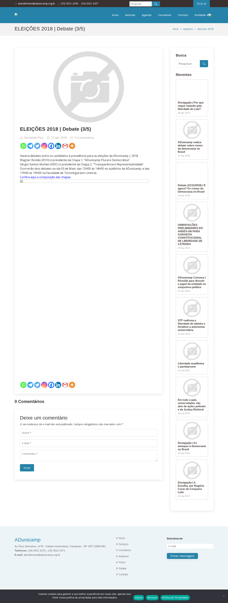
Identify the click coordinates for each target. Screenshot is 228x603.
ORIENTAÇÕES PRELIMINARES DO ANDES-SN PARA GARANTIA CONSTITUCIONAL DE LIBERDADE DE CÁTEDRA (190, 234)
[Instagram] (44, 146)
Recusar (152, 597)
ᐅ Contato (122, 574)
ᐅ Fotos (121, 562)
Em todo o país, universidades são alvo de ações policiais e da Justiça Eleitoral (192, 404)
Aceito (138, 597)
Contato (183, 15)
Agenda (146, 15)
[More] (72, 146)
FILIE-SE (201, 3)
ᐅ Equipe (121, 568)
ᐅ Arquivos (122, 556)
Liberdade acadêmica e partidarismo (191, 365)
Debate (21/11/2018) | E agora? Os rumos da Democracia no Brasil (192, 188)
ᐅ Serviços (122, 544)
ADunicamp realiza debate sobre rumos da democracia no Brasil (190, 147)
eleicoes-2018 (205, 29)
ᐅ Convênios (123, 550)
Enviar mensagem (182, 556)
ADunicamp (28, 540)
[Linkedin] (58, 146)
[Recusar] (223, 596)
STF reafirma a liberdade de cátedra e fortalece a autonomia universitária (191, 325)
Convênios (164, 15)
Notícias (130, 15)
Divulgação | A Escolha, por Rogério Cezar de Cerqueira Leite (191, 487)
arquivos (188, 29)
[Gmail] (65, 146)
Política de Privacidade (175, 597)
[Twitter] (37, 146)
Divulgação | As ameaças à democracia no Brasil (192, 446)
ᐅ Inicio (120, 538)
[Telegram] (30, 146)
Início (115, 15)
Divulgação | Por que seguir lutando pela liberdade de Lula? (191, 105)
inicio (176, 29)
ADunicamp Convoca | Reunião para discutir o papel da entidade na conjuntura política (192, 282)
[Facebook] (51, 146)
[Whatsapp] (23, 146)
